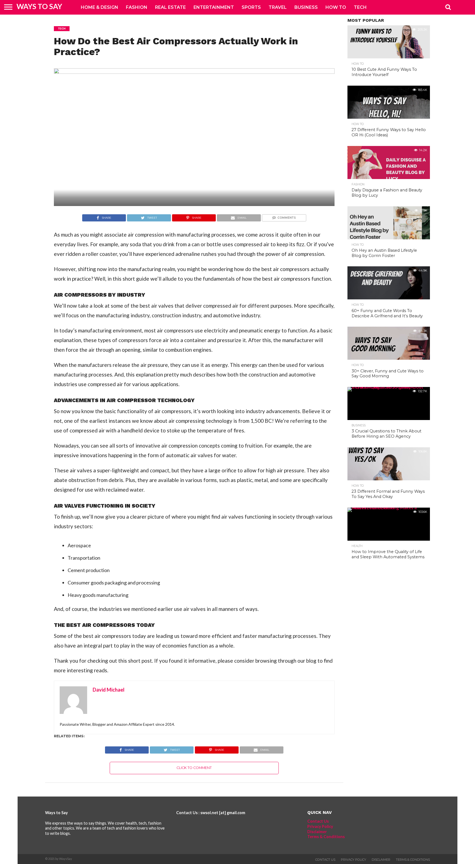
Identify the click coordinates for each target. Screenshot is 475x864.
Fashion (136, 7)
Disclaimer (317, 831)
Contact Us (318, 821)
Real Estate (170, 7)
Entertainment (214, 7)
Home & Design (99, 7)
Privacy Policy (320, 826)
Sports (251, 7)
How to (335, 7)
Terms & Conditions (326, 836)
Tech (360, 7)
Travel (278, 7)
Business (306, 7)
